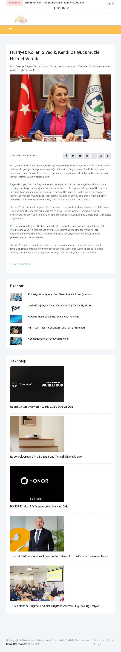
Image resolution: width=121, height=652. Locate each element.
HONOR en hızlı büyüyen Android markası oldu (39, 506)
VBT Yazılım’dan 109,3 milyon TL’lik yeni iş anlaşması (56, 328)
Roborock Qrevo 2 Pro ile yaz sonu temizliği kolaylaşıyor (46, 457)
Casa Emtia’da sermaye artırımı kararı (48, 339)
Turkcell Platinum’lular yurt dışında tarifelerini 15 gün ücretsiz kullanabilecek (59, 556)
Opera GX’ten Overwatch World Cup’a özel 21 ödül (42, 407)
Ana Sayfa (99, 640)
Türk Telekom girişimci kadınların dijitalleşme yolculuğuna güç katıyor (54, 606)
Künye (110, 640)
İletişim (97, 644)
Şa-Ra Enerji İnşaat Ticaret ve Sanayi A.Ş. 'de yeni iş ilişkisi (59, 306)
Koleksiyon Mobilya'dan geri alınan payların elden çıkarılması (60, 294)
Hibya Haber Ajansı (16, 644)
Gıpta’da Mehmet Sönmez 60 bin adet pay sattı (53, 317)
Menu (10, 29)
